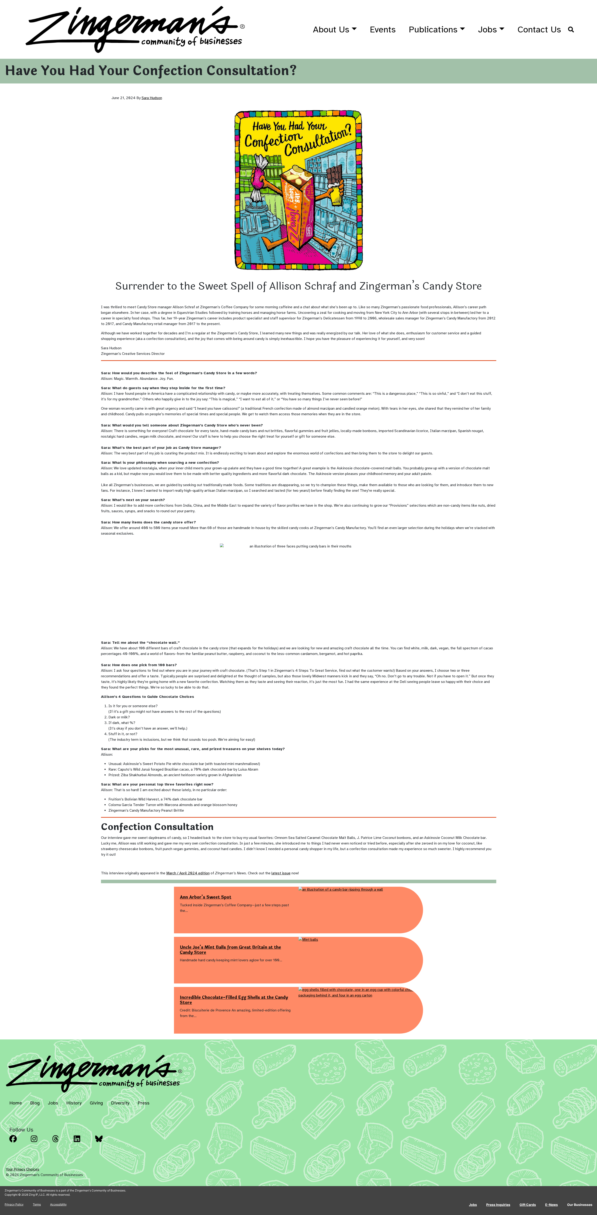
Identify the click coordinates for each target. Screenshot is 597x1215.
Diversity (120, 1103)
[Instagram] (40, 1142)
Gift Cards (528, 1205)
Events (383, 29)
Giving (96, 1103)
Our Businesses (579, 1205)
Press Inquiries (498, 1205)
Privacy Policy (14, 1204)
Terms (37, 1204)
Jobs (487, 29)
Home (15, 1103)
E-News (551, 1205)
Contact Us (539, 29)
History (74, 1103)
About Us (331, 29)
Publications (433, 29)
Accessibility (58, 1204)
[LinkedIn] (83, 1142)
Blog (35, 1103)
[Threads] (61, 1142)
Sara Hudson (152, 98)
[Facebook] (18, 1142)
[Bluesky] (104, 1142)
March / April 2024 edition (188, 873)
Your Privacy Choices (22, 1169)
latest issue (281, 873)
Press (143, 1103)
